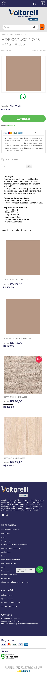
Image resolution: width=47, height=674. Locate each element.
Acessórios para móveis (10, 530)
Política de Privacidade (10, 603)
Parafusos (5, 571)
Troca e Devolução (9, 606)
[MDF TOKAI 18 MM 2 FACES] (23, 443)
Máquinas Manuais (8, 563)
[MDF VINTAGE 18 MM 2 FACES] (23, 383)
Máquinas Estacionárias (10, 560)
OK (29, 166)
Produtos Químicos (9, 575)
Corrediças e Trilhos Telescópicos (14, 545)
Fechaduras (6, 552)
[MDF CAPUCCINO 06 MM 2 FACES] (23, 323)
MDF (11, 35)
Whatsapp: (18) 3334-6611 (13, 621)
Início (4, 35)
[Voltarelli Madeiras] (23, 14)
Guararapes (20, 35)
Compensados (7, 541)
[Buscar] (34, 27)
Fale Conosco (7, 595)
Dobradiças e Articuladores (12, 548)
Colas (3, 537)
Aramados (5, 533)
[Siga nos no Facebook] (3, 517)
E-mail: (20, 624)
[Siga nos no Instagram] (7, 517)
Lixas (3, 556)
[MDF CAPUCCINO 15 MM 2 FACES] (23, 265)
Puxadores (5, 578)
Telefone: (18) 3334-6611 (12, 619)
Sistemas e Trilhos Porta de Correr (15, 582)
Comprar (23, 119)
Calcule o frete (12, 160)
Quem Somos (7, 599)
